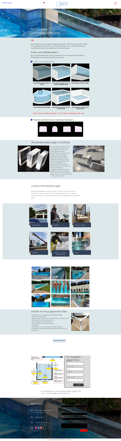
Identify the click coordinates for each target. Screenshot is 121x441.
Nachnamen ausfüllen (70, 366)
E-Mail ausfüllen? (69, 371)
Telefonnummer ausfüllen (70, 377)
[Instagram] (36, 428)
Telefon (62, 416)
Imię (62, 404)
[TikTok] (43, 428)
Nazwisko (77, 404)
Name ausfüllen (69, 361)
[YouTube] (41, 428)
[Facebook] (39, 428)
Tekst (62, 422)
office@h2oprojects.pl (42, 422)
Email (62, 411)
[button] (115, 3)
